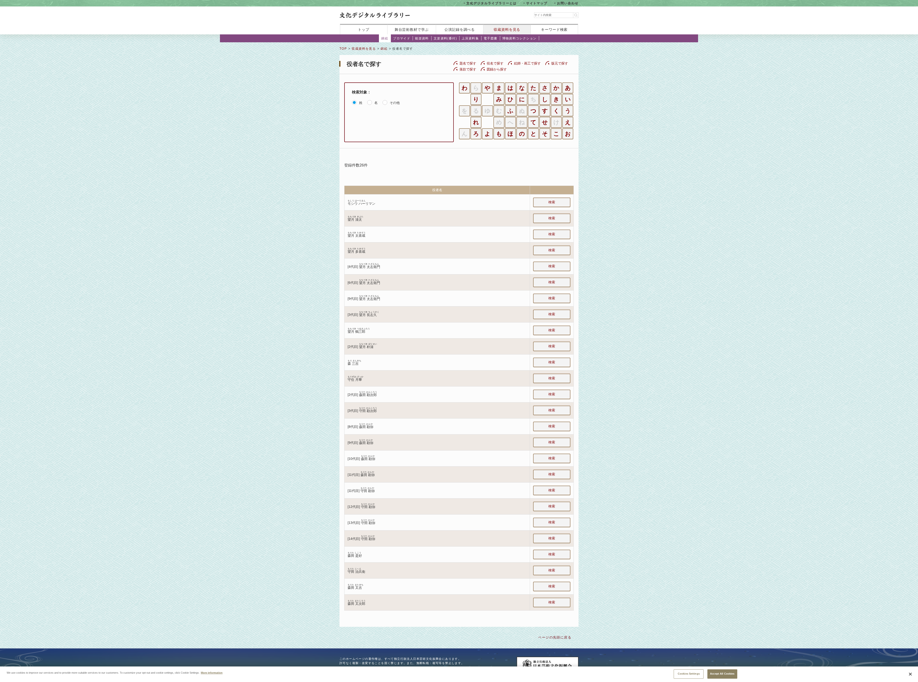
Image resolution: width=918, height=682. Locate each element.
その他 (395, 103)
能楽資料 (422, 38)
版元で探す (559, 63)
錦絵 (384, 38)
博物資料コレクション (519, 38)
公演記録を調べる (459, 29)
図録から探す (497, 69)
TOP (343, 48)
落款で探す (467, 69)
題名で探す (467, 63)
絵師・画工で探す (527, 63)
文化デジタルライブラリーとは (491, 3)
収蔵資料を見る (507, 29)
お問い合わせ (568, 3)
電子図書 (490, 38)
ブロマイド (401, 38)
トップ (363, 29)
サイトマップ (537, 3)
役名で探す (495, 63)
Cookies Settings (689, 673)
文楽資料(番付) (445, 38)
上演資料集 (470, 38)
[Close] (910, 674)
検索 (551, 202)
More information (212, 672)
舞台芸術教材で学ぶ (412, 29)
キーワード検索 (554, 29)
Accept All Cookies (722, 673)
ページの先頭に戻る (554, 637)
